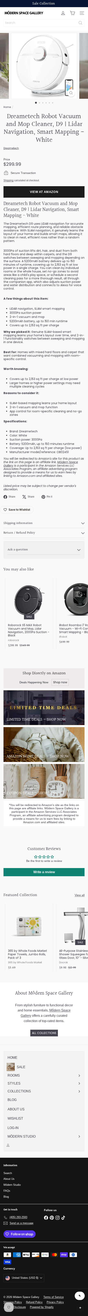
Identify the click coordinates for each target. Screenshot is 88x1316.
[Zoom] (71, 93)
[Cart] (72, 13)
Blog (6, 1196)
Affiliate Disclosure (14, 1307)
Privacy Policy (55, 1302)
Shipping (8, 180)
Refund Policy (34, 1302)
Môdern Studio (12, 1184)
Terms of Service (53, 1297)
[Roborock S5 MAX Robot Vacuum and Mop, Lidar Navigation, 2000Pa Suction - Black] (29, 613)
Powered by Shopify (42, 1307)
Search (7, 1173)
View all (80, 895)
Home (7, 107)
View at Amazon (44, 192)
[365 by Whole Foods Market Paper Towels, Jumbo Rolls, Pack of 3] (29, 937)
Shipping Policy (12, 1302)
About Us (9, 1178)
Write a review (44, 872)
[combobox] (44, 23)
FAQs (6, 1190)
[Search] (80, 23)
